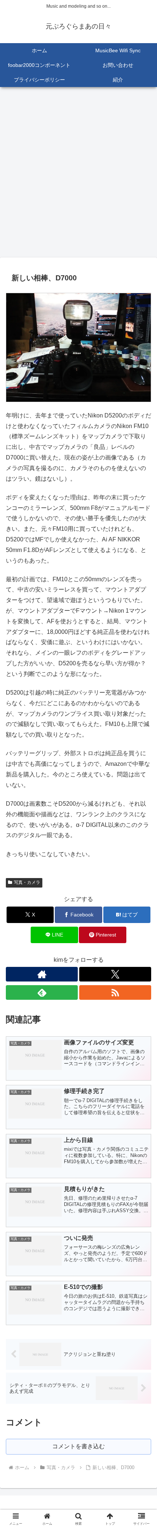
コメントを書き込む (78, 1446)
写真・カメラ (27, 882)
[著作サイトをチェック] (42, 974)
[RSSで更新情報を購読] (115, 992)
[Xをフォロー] (115, 974)
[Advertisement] (78, 174)
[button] (141, 1118)
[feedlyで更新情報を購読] (42, 992)
